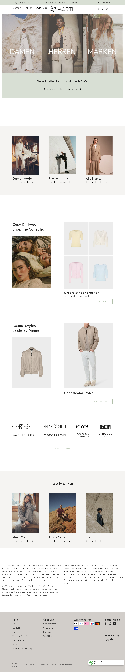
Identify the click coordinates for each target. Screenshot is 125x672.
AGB (14, 644)
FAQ (14, 623)
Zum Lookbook (101, 401)
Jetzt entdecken (21, 182)
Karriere (47, 632)
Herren (28, 7)
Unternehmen (50, 623)
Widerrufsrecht (66, 665)
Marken (103, 43)
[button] (16, 8)
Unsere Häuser (50, 628)
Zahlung (16, 632)
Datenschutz (43, 665)
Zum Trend (103, 301)
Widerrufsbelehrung (22, 648)
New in (22, 43)
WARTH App (49, 636)
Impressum (30, 665)
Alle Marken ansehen (62, 448)
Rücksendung (18, 640)
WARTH (15, 666)
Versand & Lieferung (22, 636)
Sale (62, 43)
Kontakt (16, 628)
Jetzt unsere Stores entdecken (61, 88)
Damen (16, 7)
